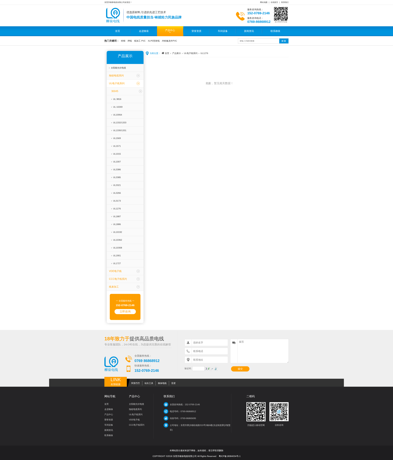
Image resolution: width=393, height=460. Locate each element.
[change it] (211, 368)
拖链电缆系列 (135, 409)
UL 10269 (118, 107)
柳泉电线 (162, 383)
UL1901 (117, 255)
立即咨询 (125, 311)
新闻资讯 (249, 31)
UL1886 (117, 224)
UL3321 (117, 185)
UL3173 (117, 201)
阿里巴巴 (135, 383)
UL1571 (117, 146)
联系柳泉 (275, 31)
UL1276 (117, 208)
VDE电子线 (134, 419)
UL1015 (117, 154)
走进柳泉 (144, 31)
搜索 (283, 41)
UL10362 (117, 240)
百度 (173, 383)
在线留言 (274, 2)
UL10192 (117, 232)
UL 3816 (117, 99)
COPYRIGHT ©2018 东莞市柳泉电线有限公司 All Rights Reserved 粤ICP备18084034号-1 (197, 456)
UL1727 (117, 263)
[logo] (113, 22)
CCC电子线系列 (136, 425)
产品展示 (176, 53)
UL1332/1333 (119, 122)
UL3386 (117, 169)
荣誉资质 (196, 31)
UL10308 (117, 247)
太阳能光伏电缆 (118, 68)
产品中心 (170, 30)
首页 (117, 31)
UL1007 (117, 161)
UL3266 (117, 193)
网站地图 (263, 2)
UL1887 (117, 216)
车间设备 (223, 31)
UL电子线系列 (190, 53)
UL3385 (117, 177)
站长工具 (149, 383)
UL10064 (117, 115)
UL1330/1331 (119, 130)
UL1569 (117, 138)
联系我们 (285, 2)
